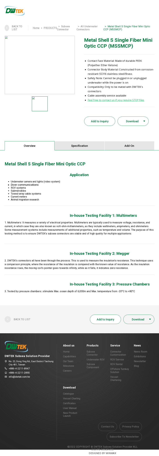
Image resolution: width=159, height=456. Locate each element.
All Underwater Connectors (87, 28)
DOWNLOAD (128, 11)
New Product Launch (70, 414)
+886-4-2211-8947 (19, 368)
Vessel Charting (71, 398)
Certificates (69, 403)
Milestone (68, 365)
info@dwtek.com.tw (19, 376)
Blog (136, 365)
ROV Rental (116, 364)
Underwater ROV (95, 359)
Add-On (129, 145)
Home (36, 28)
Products (92, 345)
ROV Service (117, 359)
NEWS (74, 11)
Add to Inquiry (100, 121)
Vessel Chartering (115, 378)
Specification (79, 145)
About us (68, 345)
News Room (140, 351)
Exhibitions (140, 356)
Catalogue (68, 393)
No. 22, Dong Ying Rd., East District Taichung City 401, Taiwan (31, 363)
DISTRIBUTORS (107, 11)
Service (115, 345)
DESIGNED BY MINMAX (102, 453)
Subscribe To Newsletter (124, 436)
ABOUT (30, 11)
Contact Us (107, 426)
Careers (67, 370)
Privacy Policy (130, 426)
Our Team (68, 361)
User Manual (70, 408)
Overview (29, 145)
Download (69, 387)
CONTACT (88, 11)
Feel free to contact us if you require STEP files (116, 100)
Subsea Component (93, 366)
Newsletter (140, 361)
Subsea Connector (63, 28)
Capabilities (69, 356)
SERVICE (61, 11)
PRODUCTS (46, 11)
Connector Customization (118, 353)
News (137, 345)
